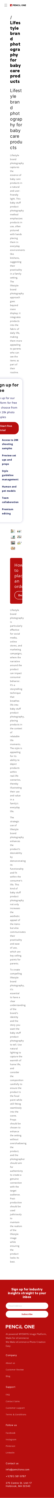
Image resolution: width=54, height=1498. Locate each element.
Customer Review (15, 1369)
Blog (8, 1376)
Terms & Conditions (16, 1414)
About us (10, 1363)
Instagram (11, 1439)
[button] (6, 5)
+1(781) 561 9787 (16, 1476)
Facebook (10, 1432)
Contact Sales (13, 1401)
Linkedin (10, 1452)
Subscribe (27, 1314)
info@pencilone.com (18, 1469)
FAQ (8, 1394)
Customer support (15, 1407)
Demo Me (24, 595)
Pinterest (10, 1446)
